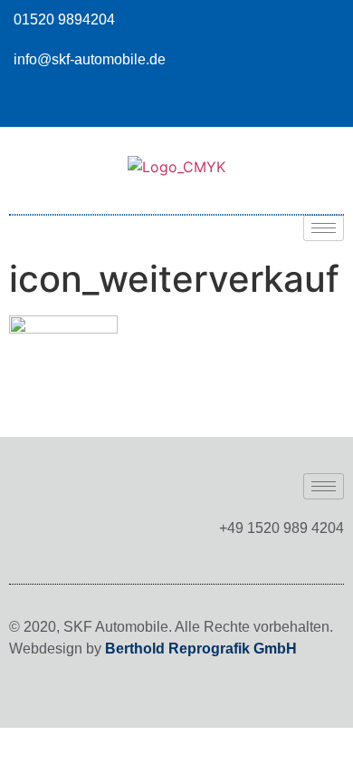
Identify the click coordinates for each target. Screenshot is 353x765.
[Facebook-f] (330, 104)
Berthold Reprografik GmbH (201, 648)
